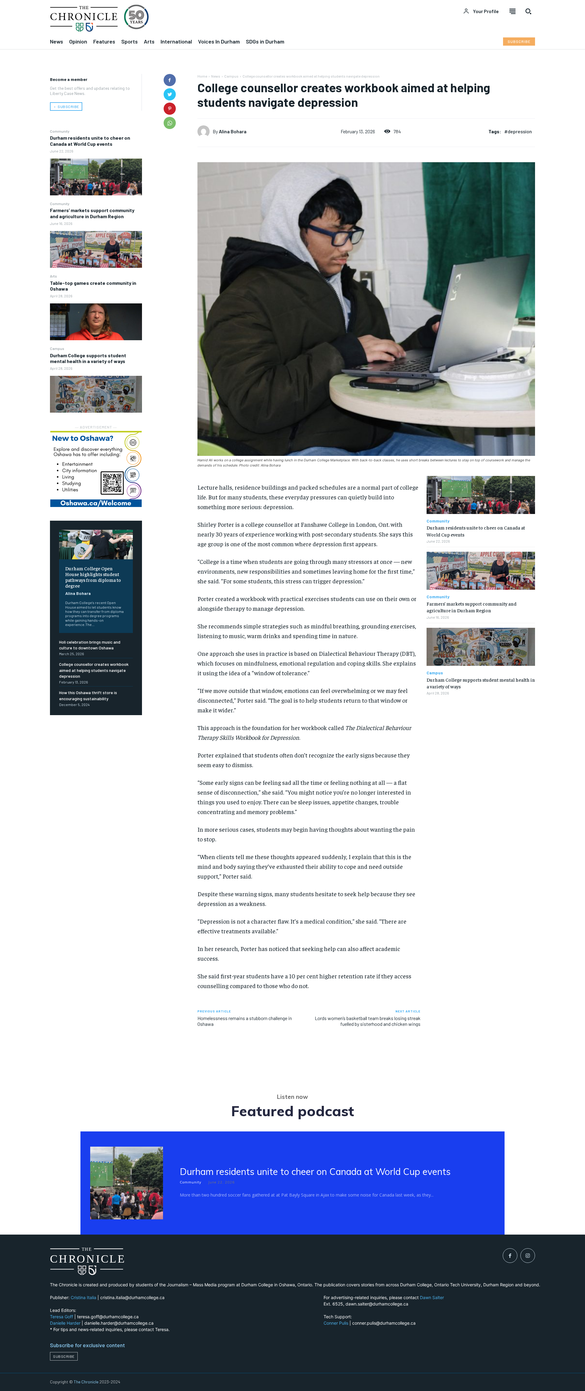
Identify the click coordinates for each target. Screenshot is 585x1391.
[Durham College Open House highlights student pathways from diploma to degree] (96, 544)
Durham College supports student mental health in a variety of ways (88, 358)
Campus (57, 348)
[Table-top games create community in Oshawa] (96, 321)
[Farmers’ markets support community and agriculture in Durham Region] (96, 249)
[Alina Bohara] (205, 131)
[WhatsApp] (170, 123)
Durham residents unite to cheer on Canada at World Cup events (90, 140)
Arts (53, 276)
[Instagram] (527, 1255)
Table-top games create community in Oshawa (93, 286)
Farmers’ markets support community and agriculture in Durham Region (92, 213)
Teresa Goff (61, 1316)
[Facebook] (170, 80)
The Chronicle (86, 1381)
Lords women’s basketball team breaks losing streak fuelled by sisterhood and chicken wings (367, 1021)
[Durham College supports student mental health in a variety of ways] (96, 394)
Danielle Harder (65, 1323)
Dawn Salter (432, 1297)
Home (202, 76)
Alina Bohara (78, 593)
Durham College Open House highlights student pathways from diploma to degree (93, 577)
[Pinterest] (170, 109)
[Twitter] (170, 94)
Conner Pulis (336, 1323)
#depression (518, 131)
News (215, 76)
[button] (528, 11)
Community (59, 131)
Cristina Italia (83, 1297)
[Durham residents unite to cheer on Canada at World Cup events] (96, 177)
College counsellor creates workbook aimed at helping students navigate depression (94, 670)
